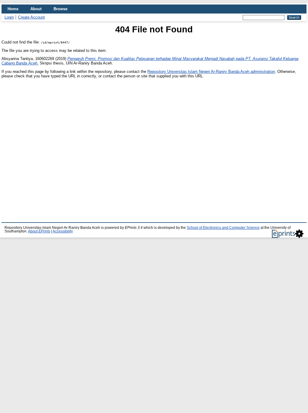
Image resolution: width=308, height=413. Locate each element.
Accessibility (63, 231)
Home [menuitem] (13, 9)
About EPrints (39, 231)
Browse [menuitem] (60, 9)
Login (9, 17)
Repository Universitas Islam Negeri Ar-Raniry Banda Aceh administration (211, 71)
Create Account (31, 17)
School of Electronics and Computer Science (223, 227)
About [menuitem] (36, 9)
